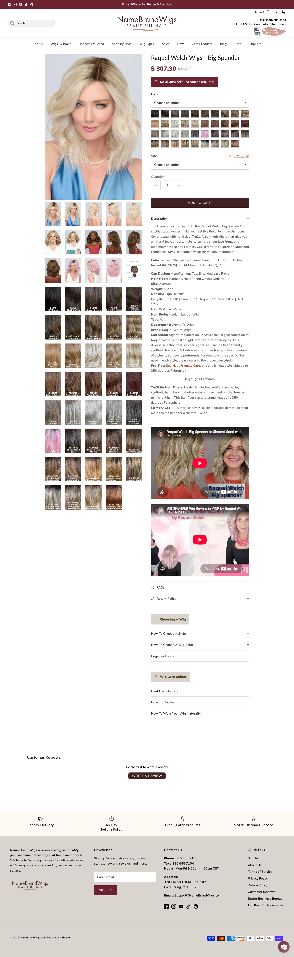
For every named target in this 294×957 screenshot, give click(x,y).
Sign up (105, 890)
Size (154, 156)
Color (155, 94)
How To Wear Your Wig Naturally (176, 713)
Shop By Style (121, 44)
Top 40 (38, 44)
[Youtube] (20, 4)
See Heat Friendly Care (183, 365)
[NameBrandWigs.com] (147, 23)
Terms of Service (260, 872)
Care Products (202, 44)
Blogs (224, 44)
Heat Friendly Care (165, 691)
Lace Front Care (162, 702)
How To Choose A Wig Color (172, 645)
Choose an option (167, 103)
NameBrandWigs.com (33, 937)
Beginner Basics (163, 656)
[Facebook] (9, 4)
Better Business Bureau (265, 898)
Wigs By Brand (61, 44)
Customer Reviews (262, 892)
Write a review (147, 776)
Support (255, 44)
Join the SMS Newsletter (266, 905)
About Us (255, 865)
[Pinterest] (31, 4)
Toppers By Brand (91, 44)
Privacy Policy (258, 878)
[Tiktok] (26, 4)
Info (238, 44)
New (180, 44)
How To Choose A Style (168, 633)
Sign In (253, 858)
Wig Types (146, 44)
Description (159, 218)
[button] (284, 947)
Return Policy (257, 885)
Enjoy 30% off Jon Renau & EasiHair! (147, 4)
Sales (165, 44)
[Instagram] (15, 4)
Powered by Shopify (59, 937)
